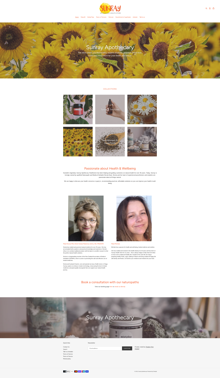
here (111, 286)
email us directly (120, 286)
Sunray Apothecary (142, 371)
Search (65, 349)
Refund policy (67, 358)
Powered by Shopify (152, 371)
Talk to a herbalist (68, 351)
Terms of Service (68, 354)
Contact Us (66, 347)
